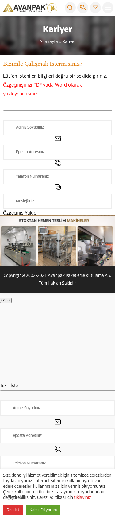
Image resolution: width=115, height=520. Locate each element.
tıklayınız (82, 497)
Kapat (6, 300)
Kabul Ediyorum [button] (43, 510)
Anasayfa (49, 42)
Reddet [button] (13, 510)
